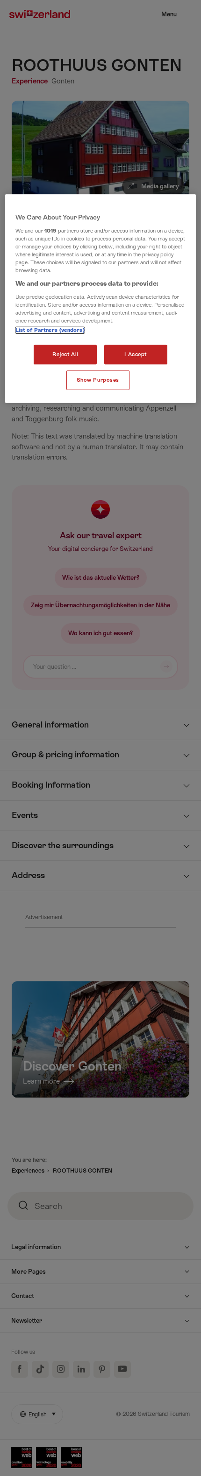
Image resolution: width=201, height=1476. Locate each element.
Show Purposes (98, 380)
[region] (100, 298)
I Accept (135, 354)
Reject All (65, 354)
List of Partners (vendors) (50, 330)
